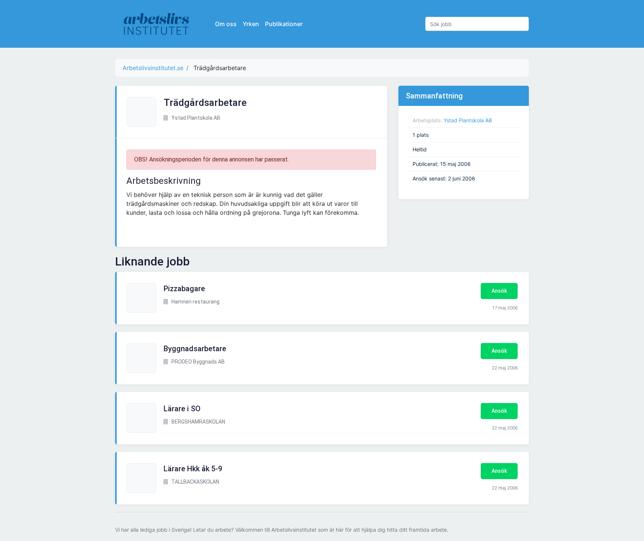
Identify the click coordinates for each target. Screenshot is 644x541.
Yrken (251, 24)
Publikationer (284, 24)
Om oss (226, 24)
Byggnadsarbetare (195, 348)
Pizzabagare (184, 288)
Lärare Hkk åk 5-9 (193, 468)
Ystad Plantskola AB (467, 120)
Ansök (499, 291)
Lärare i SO (182, 408)
